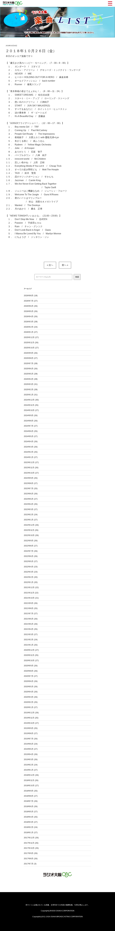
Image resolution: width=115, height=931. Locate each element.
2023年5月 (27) (31, 499)
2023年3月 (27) (31, 509)
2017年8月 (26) (31, 858)
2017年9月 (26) (31, 853)
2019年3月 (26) (31, 759)
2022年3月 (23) (31, 572)
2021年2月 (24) (31, 639)
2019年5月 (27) (31, 749)
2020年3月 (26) (31, 697)
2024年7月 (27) (31, 426)
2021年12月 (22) (31, 587)
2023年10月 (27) (31, 473)
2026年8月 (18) (31, 295)
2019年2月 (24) (31, 765)
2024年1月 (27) (31, 457)
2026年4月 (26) (31, 316)
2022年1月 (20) (31, 582)
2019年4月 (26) (31, 754)
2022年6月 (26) (31, 556)
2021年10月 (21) (31, 598)
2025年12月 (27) (31, 337)
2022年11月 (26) (31, 530)
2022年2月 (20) (31, 577)
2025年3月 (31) (31, 384)
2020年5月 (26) (31, 686)
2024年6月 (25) (31, 431)
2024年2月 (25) (31, 452)
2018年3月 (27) (31, 822)
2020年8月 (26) (31, 671)
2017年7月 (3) (30, 864)
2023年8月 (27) (31, 483)
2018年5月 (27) (31, 811)
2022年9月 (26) (31, 540)
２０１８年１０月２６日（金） (31, 51)
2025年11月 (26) (31, 342)
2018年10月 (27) (31, 785)
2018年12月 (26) (31, 775)
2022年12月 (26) (31, 525)
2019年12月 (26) (31, 712)
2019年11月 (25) (31, 718)
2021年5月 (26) (31, 624)
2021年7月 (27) (31, 613)
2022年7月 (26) (31, 551)
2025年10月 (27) (31, 348)
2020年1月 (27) (31, 707)
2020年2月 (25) (31, 702)
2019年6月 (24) (31, 744)
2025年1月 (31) (31, 395)
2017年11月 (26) (31, 843)
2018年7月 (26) (31, 801)
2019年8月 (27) (31, 733)
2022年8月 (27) (31, 546)
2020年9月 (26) (31, 665)
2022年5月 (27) (31, 561)
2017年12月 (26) (31, 837)
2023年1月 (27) (31, 520)
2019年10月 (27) (31, 723)
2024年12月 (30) (31, 400)
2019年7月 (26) (31, 739)
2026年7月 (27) (31, 301)
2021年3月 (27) (31, 634)
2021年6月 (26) (31, 619)
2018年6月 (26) (31, 806)
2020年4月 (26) (31, 692)
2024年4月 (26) (31, 441)
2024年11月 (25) (31, 405)
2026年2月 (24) (31, 327)
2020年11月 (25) (31, 655)
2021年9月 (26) (31, 603)
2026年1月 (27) (31, 332)
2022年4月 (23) (31, 567)
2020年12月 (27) (31, 650)
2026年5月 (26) (31, 311)
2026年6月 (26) (31, 306)
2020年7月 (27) (31, 676)
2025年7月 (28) (31, 363)
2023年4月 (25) (31, 504)
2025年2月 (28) (31, 389)
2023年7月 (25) (31, 488)
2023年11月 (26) (31, 467)
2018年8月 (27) (31, 796)
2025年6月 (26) (31, 368)
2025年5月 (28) (31, 374)
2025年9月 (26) (31, 353)
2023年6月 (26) (31, 493)
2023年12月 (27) (31, 462)
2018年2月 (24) (31, 827)
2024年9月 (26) (31, 415)
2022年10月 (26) (31, 535)
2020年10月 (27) (31, 660)
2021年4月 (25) (31, 629)
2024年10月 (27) (31, 410)
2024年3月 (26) (31, 447)
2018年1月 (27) (31, 832)
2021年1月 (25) (31, 645)
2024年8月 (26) (31, 421)
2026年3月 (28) (31, 321)
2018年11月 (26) (31, 780)
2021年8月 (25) (31, 608)
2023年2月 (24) (31, 514)
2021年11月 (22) (31, 593)
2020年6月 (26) (31, 681)
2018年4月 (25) (31, 817)
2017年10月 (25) (31, 848)
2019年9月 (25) (31, 728)
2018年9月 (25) (31, 791)
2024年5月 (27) (31, 436)
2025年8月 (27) (31, 358)
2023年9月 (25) (31, 478)
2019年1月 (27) (31, 770)
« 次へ (50, 265)
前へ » (65, 265)
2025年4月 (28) (31, 379)
